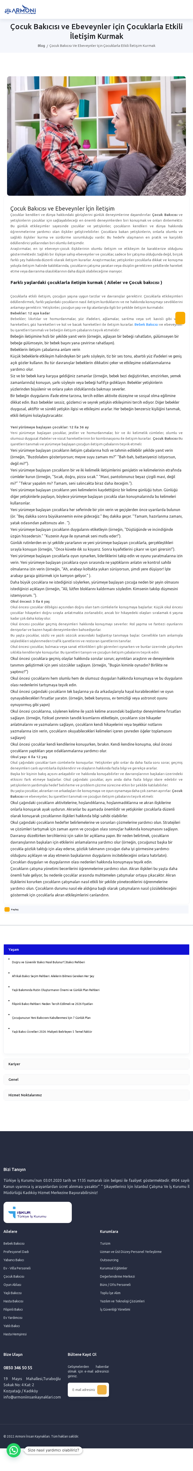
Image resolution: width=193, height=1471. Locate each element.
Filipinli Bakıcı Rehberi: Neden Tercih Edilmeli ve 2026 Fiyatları (52, 1003)
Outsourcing (109, 1260)
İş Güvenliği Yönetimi (115, 1309)
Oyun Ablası (12, 1285)
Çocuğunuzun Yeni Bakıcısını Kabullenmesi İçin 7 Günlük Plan (51, 1017)
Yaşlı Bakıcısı (13, 1293)
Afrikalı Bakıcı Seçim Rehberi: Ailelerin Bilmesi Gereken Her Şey (53, 976)
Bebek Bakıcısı (146, 324)
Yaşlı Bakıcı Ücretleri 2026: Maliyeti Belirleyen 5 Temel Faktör (52, 1031)
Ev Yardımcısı (13, 1318)
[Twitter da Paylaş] (13, 919)
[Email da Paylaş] (18, 919)
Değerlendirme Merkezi (117, 1276)
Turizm (105, 1243)
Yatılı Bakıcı (12, 1326)
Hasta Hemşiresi (15, 1334)
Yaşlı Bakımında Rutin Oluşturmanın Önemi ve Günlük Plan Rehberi (56, 990)
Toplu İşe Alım (110, 1293)
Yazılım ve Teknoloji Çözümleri (122, 1301)
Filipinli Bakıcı (13, 1309)
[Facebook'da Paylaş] (8, 919)
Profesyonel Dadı (16, 1252)
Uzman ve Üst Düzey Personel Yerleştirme (131, 1252)
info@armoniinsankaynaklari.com (32, 1397)
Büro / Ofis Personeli (115, 1285)
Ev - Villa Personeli (17, 1268)
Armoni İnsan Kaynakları (32, 1436)
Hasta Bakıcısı (13, 1301)
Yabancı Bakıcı (14, 1260)
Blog (41, 46)
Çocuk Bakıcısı (14, 1276)
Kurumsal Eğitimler (113, 1268)
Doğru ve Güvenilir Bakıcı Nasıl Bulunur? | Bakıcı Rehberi (48, 962)
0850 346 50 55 (18, 1367)
